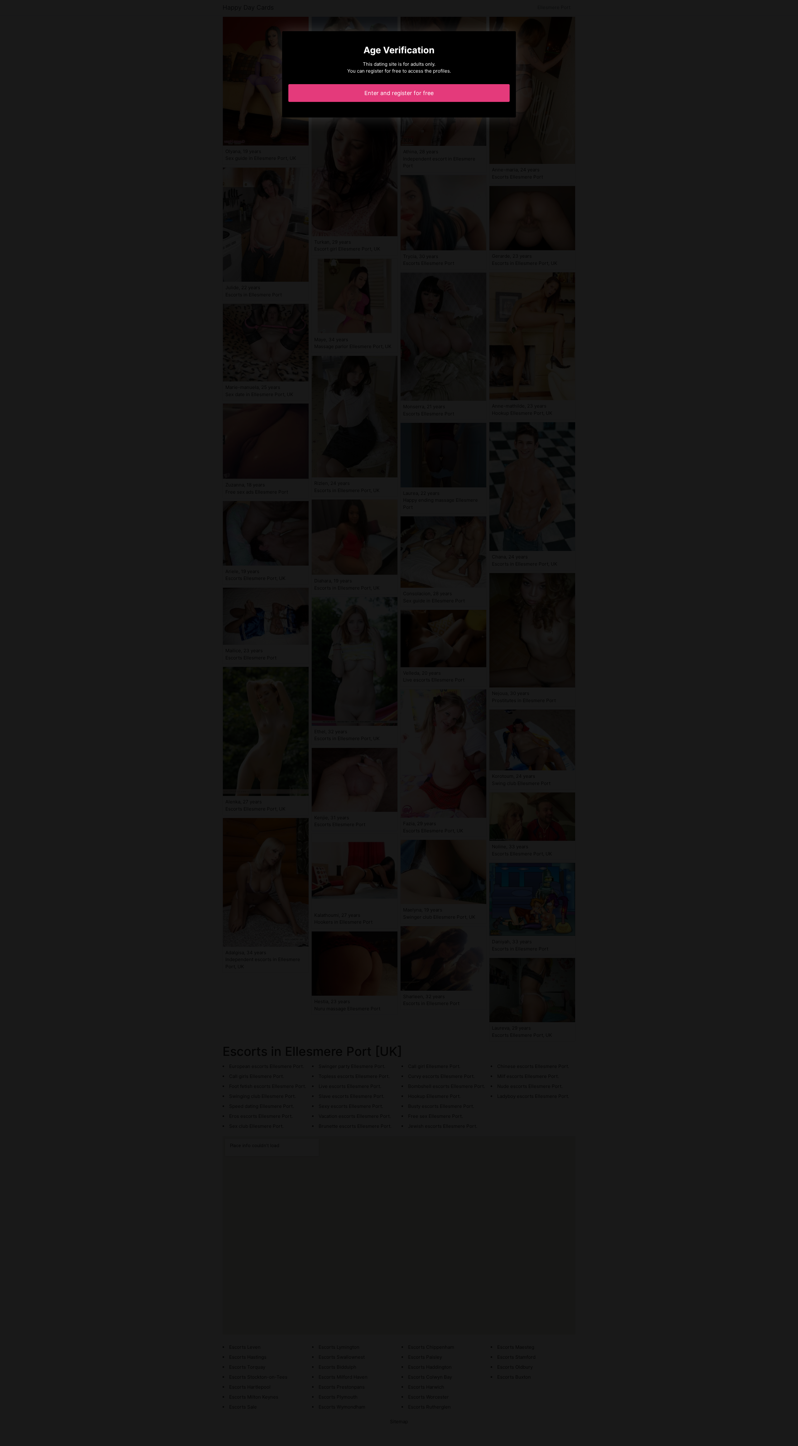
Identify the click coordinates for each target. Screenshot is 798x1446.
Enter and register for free (399, 93)
